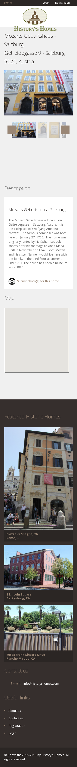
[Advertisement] (38, 168)
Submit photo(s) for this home (37, 281)
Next (65, 130)
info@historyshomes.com (41, 683)
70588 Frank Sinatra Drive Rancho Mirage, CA (25, 657)
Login (46, 2)
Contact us (16, 718)
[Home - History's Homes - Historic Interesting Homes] (35, 21)
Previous (11, 130)
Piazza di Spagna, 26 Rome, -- (22, 536)
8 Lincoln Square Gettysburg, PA (18, 596)
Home (8, 2)
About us (15, 711)
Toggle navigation (8, 18)
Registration (62, 2)
